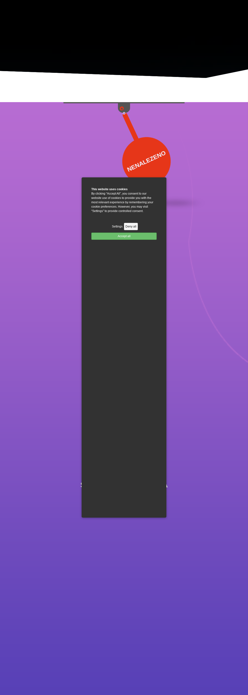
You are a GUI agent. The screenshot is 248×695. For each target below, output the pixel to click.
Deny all (130, 226)
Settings (117, 226)
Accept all (124, 236)
